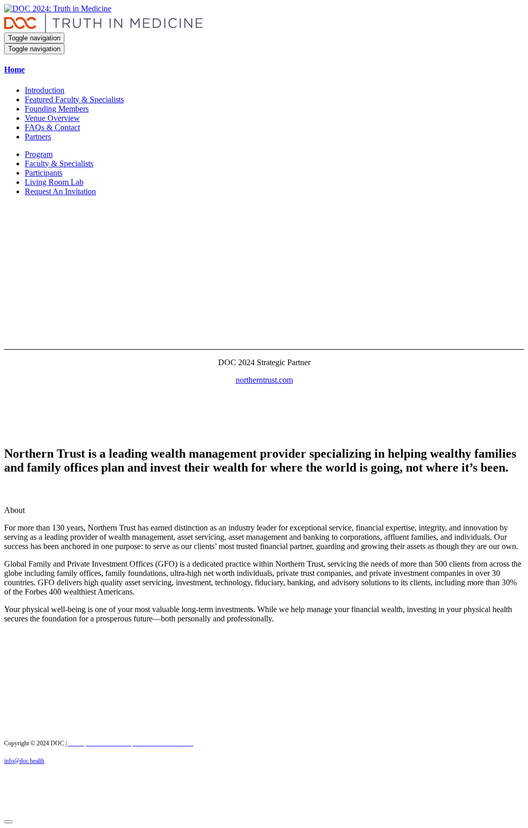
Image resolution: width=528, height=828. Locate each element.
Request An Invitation (60, 191)
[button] (264, 69)
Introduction (44, 90)
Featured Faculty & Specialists (74, 99)
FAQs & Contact (52, 127)
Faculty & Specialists (59, 163)
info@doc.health (24, 760)
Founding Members (57, 108)
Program (39, 154)
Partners (38, 136)
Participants (43, 172)
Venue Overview (52, 118)
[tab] (264, 69)
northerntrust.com (264, 380)
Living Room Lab (54, 182)
